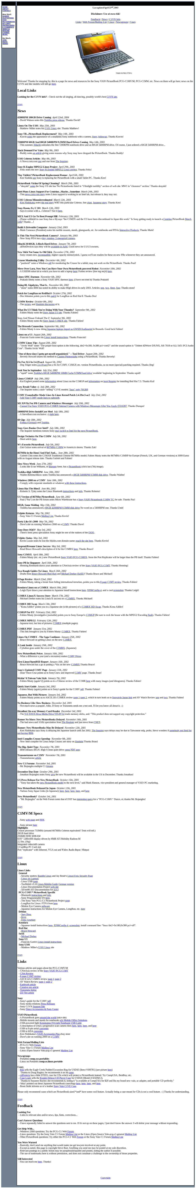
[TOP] (19, 104)
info (81, 491)
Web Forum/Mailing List (95, 22)
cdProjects (25, 1075)
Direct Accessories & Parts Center (42, 1009)
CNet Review (26, 973)
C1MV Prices (74, 656)
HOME (5, 7)
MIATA (5, 42)
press (67, 749)
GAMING (5, 33)
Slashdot (79, 741)
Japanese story (100, 202)
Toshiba (45, 422)
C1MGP (90, 615)
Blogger (53, 466)
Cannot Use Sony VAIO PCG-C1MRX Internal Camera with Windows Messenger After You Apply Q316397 (73, 406)
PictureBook (75, 466)
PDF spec (75, 749)
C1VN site (112, 96)
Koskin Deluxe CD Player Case (55, 1078)
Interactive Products (129, 230)
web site (54, 887)
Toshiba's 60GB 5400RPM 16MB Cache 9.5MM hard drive (63, 373)
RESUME (5, 31)
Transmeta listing (28, 990)
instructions (68, 491)
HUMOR (5, 16)
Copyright (105, 1178)
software (45, 906)
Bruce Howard (28, 931)
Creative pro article (29, 987)
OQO (4, 20)
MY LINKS (6, 23)
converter (43, 1028)
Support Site (39, 1006)
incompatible (44, 255)
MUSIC (5, 34)
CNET (97, 722)
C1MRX (70, 598)
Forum (37, 1045)
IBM (30, 733)
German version (66, 884)
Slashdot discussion (45, 304)
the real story (47, 202)
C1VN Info (114, 19)
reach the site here (84, 540)
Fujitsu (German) (28, 422)
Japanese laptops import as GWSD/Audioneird (69, 329)
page (35, 881)
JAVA (4, 40)
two (107, 288)
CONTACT (6, 11)
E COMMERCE (8, 27)
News (104, 19)
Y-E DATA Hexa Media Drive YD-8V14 (44, 714)
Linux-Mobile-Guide (48, 884)
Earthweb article (28, 984)
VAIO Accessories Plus (48, 1034)
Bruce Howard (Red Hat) (44, 573)
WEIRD (5, 44)
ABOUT (5, 9)
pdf (82, 689)
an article (37, 153)
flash (150, 615)
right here (54, 414)
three (112, 288)
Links (78, 22)
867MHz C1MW (55, 447)
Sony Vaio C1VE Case (65, 1086)
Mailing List (47, 516)
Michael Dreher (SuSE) (72, 573)
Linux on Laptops (30, 878)
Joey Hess (26, 914)
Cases (133, 22)
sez (34, 178)
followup (102, 136)
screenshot (118, 590)
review (27, 304)
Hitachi (37, 145)
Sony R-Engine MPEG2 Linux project (58, 169)
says (53, 774)
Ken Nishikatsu (27, 202)
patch (53, 296)
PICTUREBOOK (8, 22)
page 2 (83, 697)
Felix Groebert (28, 920)
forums (49, 766)
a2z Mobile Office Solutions (73, 1020)
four (118, 288)
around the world (48, 1017)
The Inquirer (62, 161)
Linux (111, 22)
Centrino (167, 219)
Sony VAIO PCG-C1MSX (74, 557)
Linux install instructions (56, 337)
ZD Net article (27, 992)
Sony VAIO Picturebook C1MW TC (96, 499)
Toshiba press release (54, 120)
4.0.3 (56, 889)
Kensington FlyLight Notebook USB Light (60, 1023)
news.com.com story (35, 194)
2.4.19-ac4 (42, 365)
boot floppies (110, 381)
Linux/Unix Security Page (80, 876)
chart (89, 202)
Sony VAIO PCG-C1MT (98, 565)
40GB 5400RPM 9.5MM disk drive (90, 474)
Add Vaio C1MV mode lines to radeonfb (39, 398)
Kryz (23, 917)
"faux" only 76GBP (78, 389)
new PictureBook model (51, 782)
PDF (42, 820)
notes (29, 136)
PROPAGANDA (8, 25)
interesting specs (85, 799)
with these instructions (75, 483)
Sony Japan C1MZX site (55, 321)
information (50, 381)
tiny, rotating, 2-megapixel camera (58, 238)
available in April (59, 246)
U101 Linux (51, 128)
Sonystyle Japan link (122, 697)
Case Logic (25, 1078)
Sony (94, 136)
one (39, 161)
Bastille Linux (44, 876)
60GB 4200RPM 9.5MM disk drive (62, 507)
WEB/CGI (6, 29)
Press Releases (48, 1003)
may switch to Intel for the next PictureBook (76, 431)
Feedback (95, 19)
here (54, 84)
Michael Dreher (28, 936)
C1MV (65, 524)
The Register (68, 722)
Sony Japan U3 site (52, 312)
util (49, 263)
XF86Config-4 (94, 590)
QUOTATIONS (8, 18)
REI (22, 1069)
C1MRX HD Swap (91, 606)
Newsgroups (122, 22)
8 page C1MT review (110, 582)
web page (30, 820)
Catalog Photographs (67, 356)
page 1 (76, 697)
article (38, 758)
